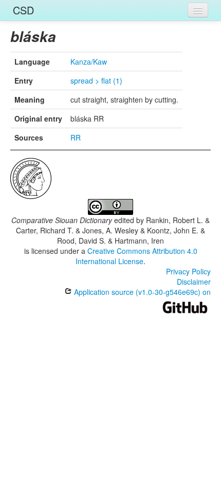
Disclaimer (194, 281)
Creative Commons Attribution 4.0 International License (136, 256)
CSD (23, 10)
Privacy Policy (188, 271)
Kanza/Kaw (88, 61)
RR (75, 137)
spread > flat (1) (96, 80)
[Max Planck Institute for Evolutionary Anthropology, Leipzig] (30, 177)
